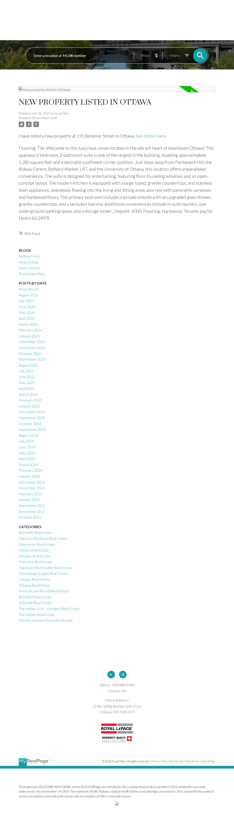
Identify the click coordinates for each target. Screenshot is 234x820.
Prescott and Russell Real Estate (44, 591)
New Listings (29, 262)
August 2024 (28, 435)
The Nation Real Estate (37, 614)
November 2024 (32, 417)
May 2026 (27, 312)
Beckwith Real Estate (35, 532)
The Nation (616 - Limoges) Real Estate (49, 608)
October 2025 (30, 353)
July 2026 (26, 300)
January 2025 (29, 406)
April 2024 (27, 458)
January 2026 (29, 336)
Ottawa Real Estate (44, 118)
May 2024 (27, 453)
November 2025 (32, 347)
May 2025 (27, 382)
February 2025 (30, 400)
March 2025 (28, 394)
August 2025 (28, 365)
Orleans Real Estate (34, 579)
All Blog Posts (29, 256)
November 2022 (32, 511)
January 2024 (29, 476)
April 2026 (27, 318)
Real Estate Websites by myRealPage (192, 761)
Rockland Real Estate (35, 597)
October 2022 (30, 517)
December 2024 (32, 412)
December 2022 (32, 505)
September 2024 (32, 429)
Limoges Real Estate (35, 556)
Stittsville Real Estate (35, 602)
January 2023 (29, 499)
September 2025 (32, 359)
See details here (151, 135)
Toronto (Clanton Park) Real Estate (46, 620)
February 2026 (30, 330)
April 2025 (27, 388)
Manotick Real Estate (35, 561)
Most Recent (29, 289)
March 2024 (28, 464)
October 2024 (30, 423)
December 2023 (32, 482)
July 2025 (26, 371)
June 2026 (27, 306)
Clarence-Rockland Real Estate (43, 538)
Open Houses (29, 268)
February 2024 (30, 470)
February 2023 (30, 494)
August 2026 (28, 295)
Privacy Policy (160, 761)
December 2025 (32, 341)
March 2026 (28, 324)
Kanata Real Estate (34, 550)
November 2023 (32, 488)
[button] (111, 674)
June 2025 (27, 377)
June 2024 (27, 447)
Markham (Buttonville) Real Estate (45, 567)
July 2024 (26, 441)
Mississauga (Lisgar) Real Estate (43, 573)
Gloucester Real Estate (37, 544)
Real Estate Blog (31, 274)
